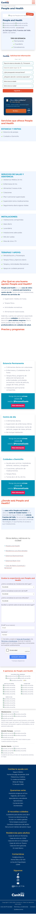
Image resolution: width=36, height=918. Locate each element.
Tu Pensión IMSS (18, 784)
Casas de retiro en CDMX (18, 838)
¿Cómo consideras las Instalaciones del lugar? (16, 584)
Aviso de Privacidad (23, 639)
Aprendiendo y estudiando (18, 798)
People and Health (13, 546)
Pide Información (18, 405)
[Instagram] (18, 880)
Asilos (5, 6)
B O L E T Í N (19, 886)
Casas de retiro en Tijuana (18, 843)
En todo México (18, 848)
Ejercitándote (18, 801)
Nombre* (4, 632)
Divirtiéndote (18, 805)
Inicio (2, 6)
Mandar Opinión (18, 657)
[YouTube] (18, 883)
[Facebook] (18, 877)
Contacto (32, 907)
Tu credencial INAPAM (18, 779)
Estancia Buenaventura (14, 556)
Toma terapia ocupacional (18, 822)
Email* (8, 625)
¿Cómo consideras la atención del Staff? (14, 591)
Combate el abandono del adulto (18, 824)
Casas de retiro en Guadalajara (18, 841)
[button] (33, 2)
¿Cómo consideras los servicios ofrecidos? (15, 598)
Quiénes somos (18, 909)
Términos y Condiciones (9, 641)
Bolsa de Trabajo (18, 782)
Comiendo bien (18, 803)
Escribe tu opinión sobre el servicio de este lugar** (18, 605)
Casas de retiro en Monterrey (18, 836)
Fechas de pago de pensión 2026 (18, 774)
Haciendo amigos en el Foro (18, 793)
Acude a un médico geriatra (18, 819)
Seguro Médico (18, 772)
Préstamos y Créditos (18, 777)
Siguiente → (18, 91)
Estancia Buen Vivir (13, 561)
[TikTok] (18, 873)
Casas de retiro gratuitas (18, 845)
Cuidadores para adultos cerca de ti (18, 814)
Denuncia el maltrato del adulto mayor (18, 827)
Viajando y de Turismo (18, 796)
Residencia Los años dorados (16, 551)
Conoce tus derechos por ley (18, 817)
